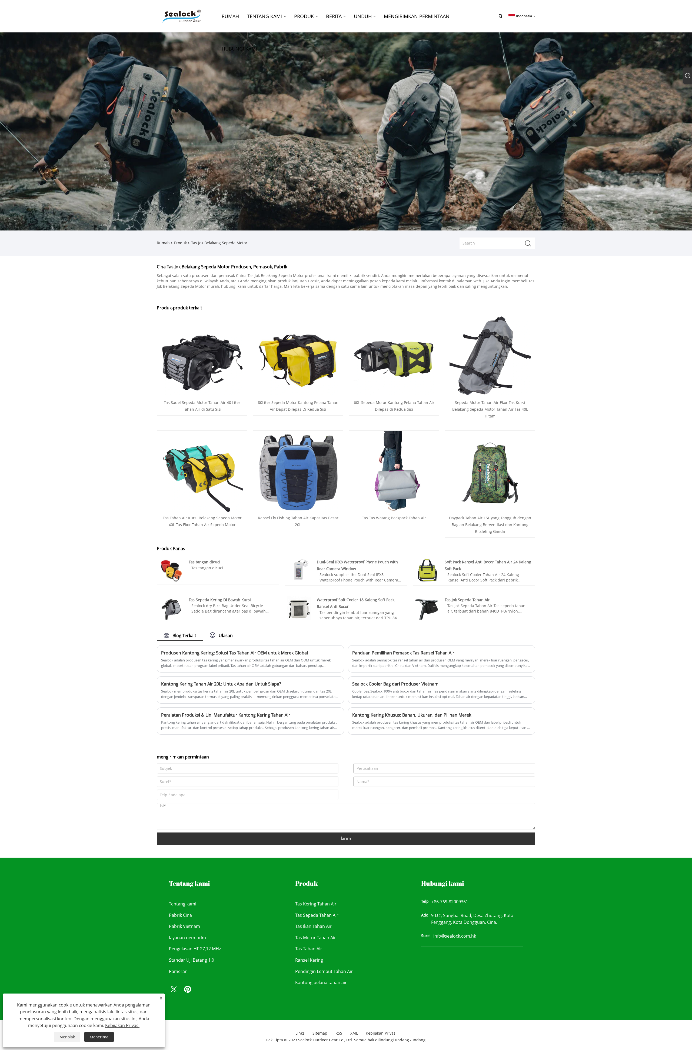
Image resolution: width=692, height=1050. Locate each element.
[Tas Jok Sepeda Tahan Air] (427, 607)
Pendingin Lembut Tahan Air (324, 971)
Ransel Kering (309, 960)
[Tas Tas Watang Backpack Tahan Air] (394, 470)
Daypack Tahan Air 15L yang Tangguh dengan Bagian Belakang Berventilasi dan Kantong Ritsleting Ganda (490, 524)
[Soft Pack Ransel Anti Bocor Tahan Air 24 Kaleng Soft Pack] (427, 569)
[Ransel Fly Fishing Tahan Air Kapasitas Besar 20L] (298, 470)
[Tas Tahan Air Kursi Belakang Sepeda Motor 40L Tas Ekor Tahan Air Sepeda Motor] (202, 470)
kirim (346, 838)
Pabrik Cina (180, 915)
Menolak (67, 1036)
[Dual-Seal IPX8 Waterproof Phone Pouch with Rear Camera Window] (299, 569)
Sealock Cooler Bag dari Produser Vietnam (395, 684)
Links (300, 1033)
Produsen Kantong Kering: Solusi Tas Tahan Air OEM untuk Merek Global (234, 653)
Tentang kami (182, 904)
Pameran (178, 971)
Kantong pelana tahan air (321, 982)
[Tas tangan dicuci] (171, 569)
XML (354, 1033)
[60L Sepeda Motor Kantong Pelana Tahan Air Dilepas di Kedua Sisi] (394, 355)
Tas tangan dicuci (204, 561)
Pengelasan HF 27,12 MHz (195, 949)
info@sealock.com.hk (454, 936)
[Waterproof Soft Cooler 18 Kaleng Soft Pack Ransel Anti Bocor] (299, 607)
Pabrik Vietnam (184, 926)
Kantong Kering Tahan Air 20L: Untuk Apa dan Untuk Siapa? (221, 684)
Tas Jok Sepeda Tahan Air (467, 599)
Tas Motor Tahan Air (315, 938)
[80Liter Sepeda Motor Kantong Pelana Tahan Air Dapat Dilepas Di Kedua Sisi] (298, 355)
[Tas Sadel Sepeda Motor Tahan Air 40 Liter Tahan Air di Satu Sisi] (202, 355)
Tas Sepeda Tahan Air (316, 915)
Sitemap (319, 1033)
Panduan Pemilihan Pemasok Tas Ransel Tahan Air (403, 653)
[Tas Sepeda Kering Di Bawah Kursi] (171, 607)
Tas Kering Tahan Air (316, 904)
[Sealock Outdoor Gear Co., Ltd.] (181, 15)
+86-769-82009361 (449, 902)
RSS (338, 1033)
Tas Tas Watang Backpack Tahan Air (394, 517)
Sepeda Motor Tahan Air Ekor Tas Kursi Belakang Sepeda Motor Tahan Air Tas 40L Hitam (490, 409)
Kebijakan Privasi (381, 1033)
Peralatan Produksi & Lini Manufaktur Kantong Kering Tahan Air (225, 715)
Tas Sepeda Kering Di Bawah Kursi (220, 599)
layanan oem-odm (187, 938)
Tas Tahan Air (308, 949)
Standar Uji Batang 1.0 (191, 960)
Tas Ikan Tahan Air (313, 926)
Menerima (99, 1036)
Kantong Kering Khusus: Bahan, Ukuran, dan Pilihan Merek (411, 715)
